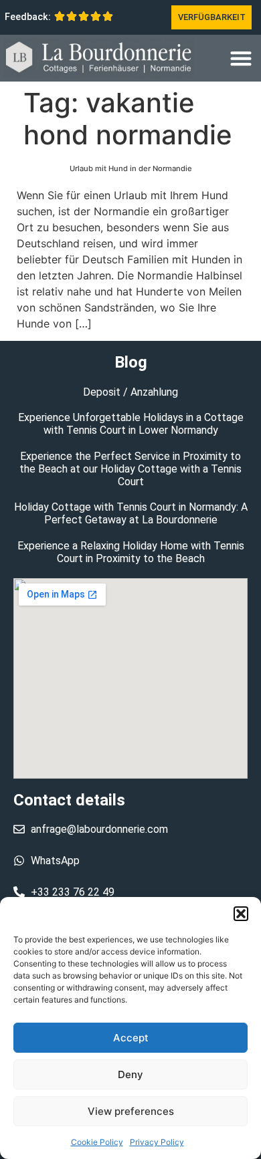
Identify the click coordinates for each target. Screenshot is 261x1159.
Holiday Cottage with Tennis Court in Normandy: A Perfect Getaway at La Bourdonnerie (131, 513)
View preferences (131, 1111)
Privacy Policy (157, 1142)
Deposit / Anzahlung (130, 392)
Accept (131, 1037)
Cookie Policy (97, 1142)
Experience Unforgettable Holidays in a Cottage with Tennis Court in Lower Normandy (131, 423)
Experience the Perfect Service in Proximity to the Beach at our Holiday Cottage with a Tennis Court (130, 469)
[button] (241, 913)
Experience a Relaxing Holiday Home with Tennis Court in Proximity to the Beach (130, 552)
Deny (130, 1074)
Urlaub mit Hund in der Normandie (131, 168)
